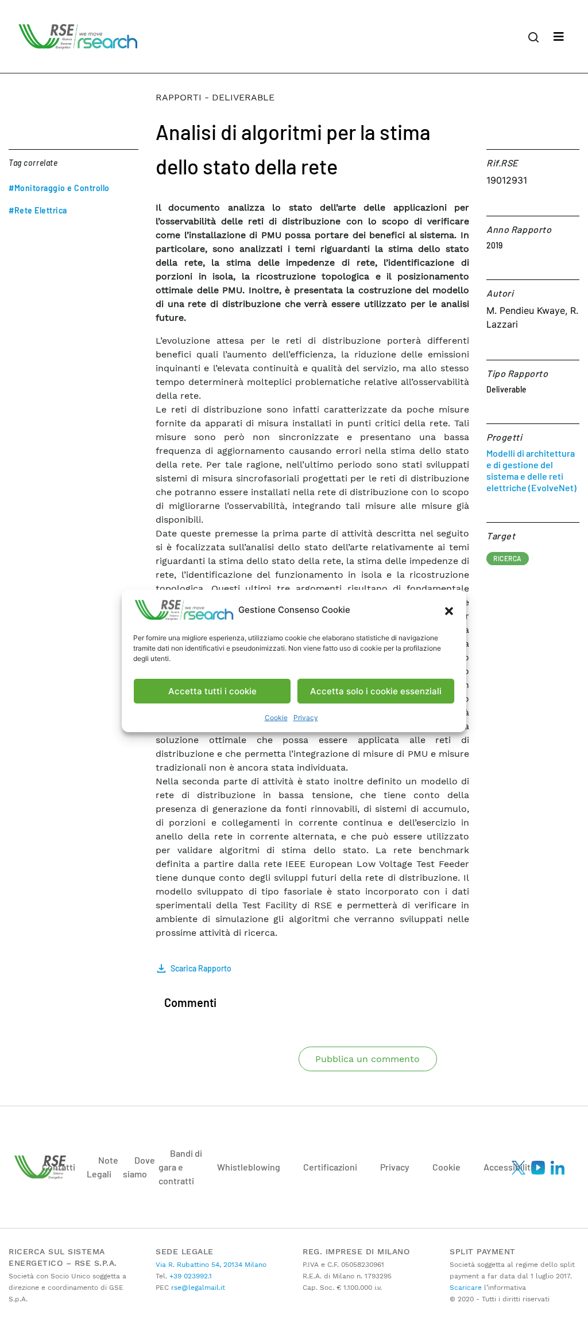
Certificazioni (330, 1166)
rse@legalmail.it (197, 1288)
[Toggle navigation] (558, 36)
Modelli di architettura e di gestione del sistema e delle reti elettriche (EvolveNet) (531, 470)
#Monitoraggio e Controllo (59, 188)
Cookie (276, 717)
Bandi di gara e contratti (180, 1167)
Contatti (58, 1166)
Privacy (305, 717)
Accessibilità (509, 1166)
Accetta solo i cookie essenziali (376, 691)
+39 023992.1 (189, 1276)
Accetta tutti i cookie (212, 691)
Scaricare (466, 1288)
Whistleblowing (248, 1166)
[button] (449, 610)
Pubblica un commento (367, 1058)
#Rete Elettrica (38, 210)
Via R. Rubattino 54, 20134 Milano (211, 1265)
